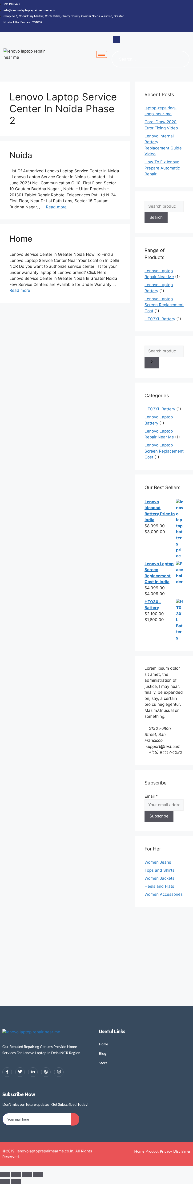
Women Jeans (158, 862)
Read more (56, 207)
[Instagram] (188, 16)
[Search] (181, 59)
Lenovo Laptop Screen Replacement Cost (164, 305)
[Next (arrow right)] (16, 1181)
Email (151, 796)
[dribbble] (46, 1072)
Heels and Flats (159, 886)
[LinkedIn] (171, 16)
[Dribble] (180, 16)
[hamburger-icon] (101, 54)
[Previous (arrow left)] (5, 1181)
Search (156, 217)
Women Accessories (164, 894)
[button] (116, 39)
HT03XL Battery (160, 319)
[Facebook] (155, 16)
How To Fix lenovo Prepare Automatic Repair (162, 168)
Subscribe (159, 816)
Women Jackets (159, 878)
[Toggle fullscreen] (16, 1174)
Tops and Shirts (159, 870)
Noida (20, 155)
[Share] (27, 1174)
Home (20, 238)
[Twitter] (163, 16)
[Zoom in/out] (5, 1174)
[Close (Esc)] (38, 1174)
